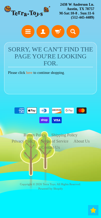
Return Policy (35, 135)
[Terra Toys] (27, 11)
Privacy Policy (23, 141)
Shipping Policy (64, 135)
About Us (82, 141)
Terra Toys (49, 184)
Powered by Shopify (50, 188)
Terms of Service (54, 141)
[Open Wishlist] (93, 210)
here (29, 73)
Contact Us (50, 147)
